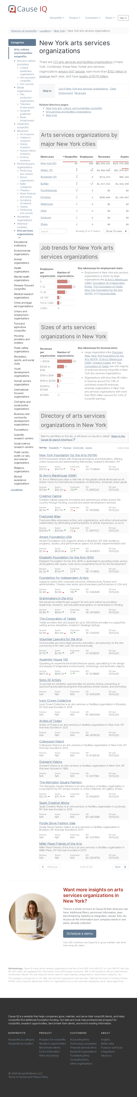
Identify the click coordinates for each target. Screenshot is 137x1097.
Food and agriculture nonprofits (20, 327)
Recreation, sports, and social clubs (24, 360)
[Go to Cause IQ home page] (27, 9)
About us (106, 1055)
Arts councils (27, 84)
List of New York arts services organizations (83, 88)
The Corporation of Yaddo (107, 286)
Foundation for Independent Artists (64, 578)
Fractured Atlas (107, 293)
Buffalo (45, 183)
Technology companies (83, 1043)
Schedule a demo (80, 934)
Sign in (123, 18)
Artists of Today (50, 721)
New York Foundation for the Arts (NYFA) (68, 455)
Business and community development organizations (21, 419)
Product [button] (74, 17)
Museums (22, 130)
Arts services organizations (25, 232)
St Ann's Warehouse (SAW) (58, 475)
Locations (45, 30)
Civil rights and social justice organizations (22, 405)
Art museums (27, 134)
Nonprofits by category (21, 1039)
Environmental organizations (22, 252)
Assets (124, 156)
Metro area (47, 156)
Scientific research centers (23, 436)
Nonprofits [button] (56, 17)
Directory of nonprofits (24, 30)
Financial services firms (83, 1047)
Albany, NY (47, 170)
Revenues (80, 93)
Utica (43, 210)
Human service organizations (22, 382)
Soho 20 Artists (50, 680)
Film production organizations (27, 97)
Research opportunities (52, 1043)
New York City (49, 163)
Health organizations (21, 269)
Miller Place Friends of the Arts (60, 843)
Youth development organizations (21, 372)
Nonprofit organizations (83, 1051)
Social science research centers (23, 445)
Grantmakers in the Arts (56, 598)
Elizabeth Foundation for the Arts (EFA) (66, 557)
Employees (86, 156)
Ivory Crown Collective (55, 700)
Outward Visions (50, 762)
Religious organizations (21, 469)
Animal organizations (21, 261)
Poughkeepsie (49, 190)
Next (118, 866)
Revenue (67, 447)
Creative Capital (102, 362)
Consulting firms (79, 1059)
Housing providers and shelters (22, 339)
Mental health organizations (21, 278)
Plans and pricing (48, 1055)
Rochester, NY (49, 176)
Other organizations (81, 1063)
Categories (17, 42)
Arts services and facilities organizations (68, 111)
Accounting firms (79, 1039)
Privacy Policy (40, 1076)
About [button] (109, 17)
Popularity (54, 447)
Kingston (46, 197)
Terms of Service (17, 1076)
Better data (107, 1043)
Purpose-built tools (112, 1047)
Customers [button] (92, 17)
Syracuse (46, 217)
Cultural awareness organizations (27, 71)
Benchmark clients (49, 1047)
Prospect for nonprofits (52, 1039)
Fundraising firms (79, 1055)
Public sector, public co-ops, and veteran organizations (22, 457)
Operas (24, 206)
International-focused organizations (21, 393)
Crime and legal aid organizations (23, 304)
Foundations (21, 429)
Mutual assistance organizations (21, 480)
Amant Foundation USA (55, 537)
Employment (66, 93)
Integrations (108, 1051)
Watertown (47, 204)
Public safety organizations (21, 349)
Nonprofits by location (20, 1043)
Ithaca (44, 224)
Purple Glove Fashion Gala (57, 823)
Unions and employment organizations (21, 315)
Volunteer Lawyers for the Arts (60, 639)
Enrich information (49, 1051)
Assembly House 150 (53, 659)
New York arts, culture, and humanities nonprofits (74, 108)
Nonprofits (71, 156)
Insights (105, 1039)
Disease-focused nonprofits (24, 287)
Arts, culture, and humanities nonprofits (23, 53)
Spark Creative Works (54, 803)
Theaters (25, 190)
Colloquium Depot (51, 741)
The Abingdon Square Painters (60, 782)
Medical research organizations (23, 295)
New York (59, 30)
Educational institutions (20, 243)
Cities (113, 88)
